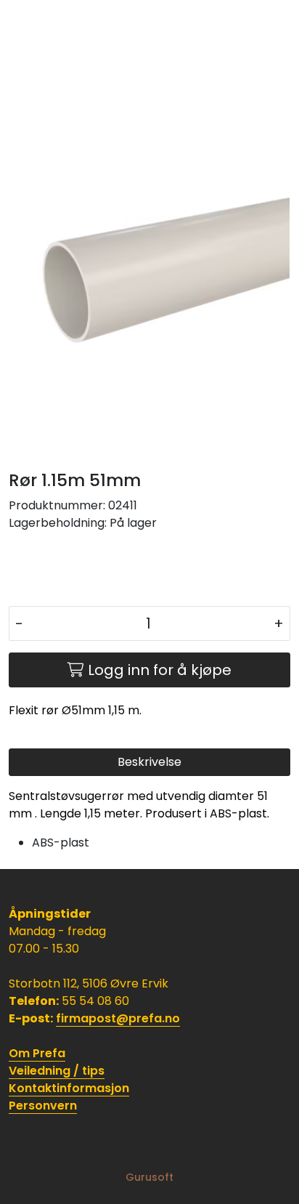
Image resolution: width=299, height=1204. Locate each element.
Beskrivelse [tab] (149, 761)
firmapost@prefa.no (118, 1018)
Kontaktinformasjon (69, 1088)
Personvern (43, 1105)
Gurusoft (149, 1177)
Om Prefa (37, 1053)
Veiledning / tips (57, 1070)
